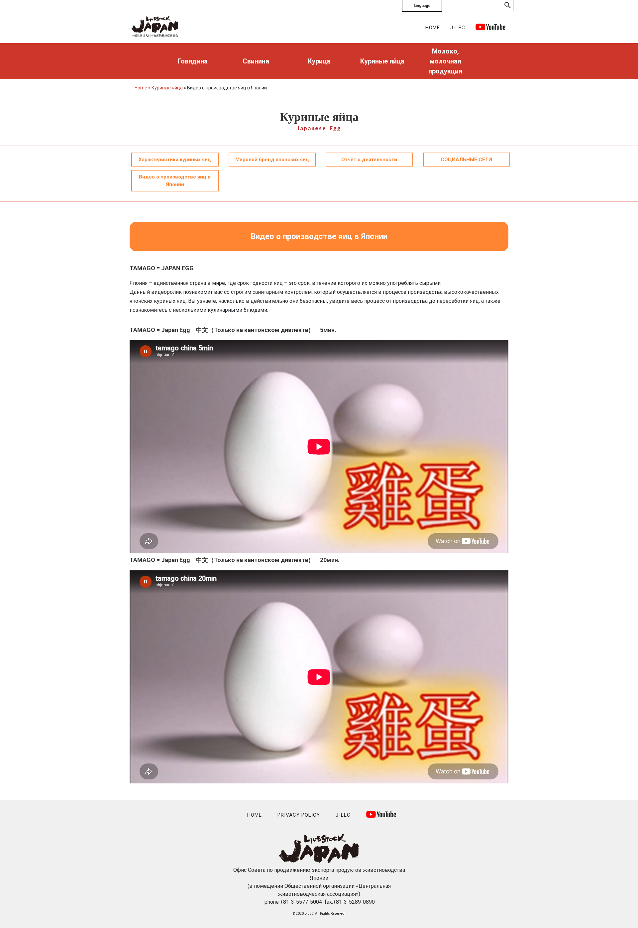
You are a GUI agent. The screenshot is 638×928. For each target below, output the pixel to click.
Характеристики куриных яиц (175, 160)
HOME (432, 28)
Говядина (193, 61)
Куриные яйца (382, 61)
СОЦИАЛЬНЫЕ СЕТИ (466, 160)
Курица (319, 61)
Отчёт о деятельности (369, 160)
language (422, 5)
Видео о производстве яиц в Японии (175, 180)
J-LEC (457, 28)
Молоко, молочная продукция (445, 61)
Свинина (256, 61)
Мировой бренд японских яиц (272, 160)
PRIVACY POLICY (298, 815)
